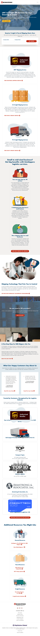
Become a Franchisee (20, 615)
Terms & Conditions (20, 632)
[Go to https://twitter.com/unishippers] (22, 608)
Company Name (6, 39)
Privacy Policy (20, 630)
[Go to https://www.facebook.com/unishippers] (20, 608)
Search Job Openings (20, 620)
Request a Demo (20, 614)
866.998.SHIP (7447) (20, 617)
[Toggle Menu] (37, 2)
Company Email (17, 39)
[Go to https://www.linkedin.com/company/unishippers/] (17, 608)
